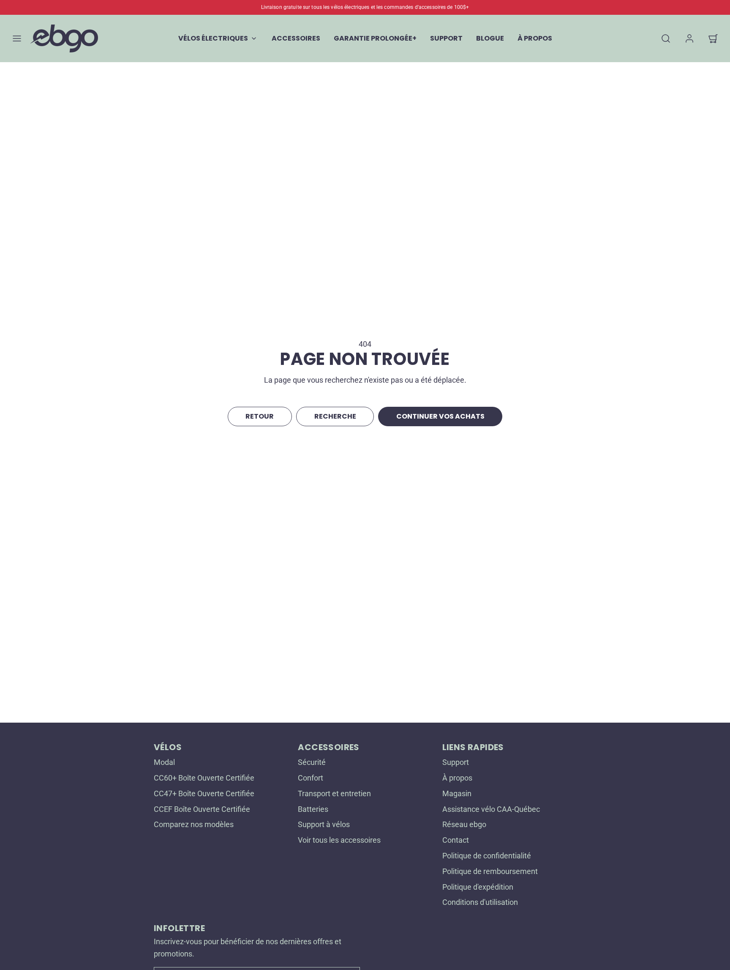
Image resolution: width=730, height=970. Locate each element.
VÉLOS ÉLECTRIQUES (213, 38)
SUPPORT (446, 38)
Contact (455, 840)
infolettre (179, 928)
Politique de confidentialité (486, 855)
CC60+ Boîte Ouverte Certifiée (204, 777)
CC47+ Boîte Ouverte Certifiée (204, 793)
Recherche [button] (335, 416)
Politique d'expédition (477, 886)
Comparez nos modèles (194, 824)
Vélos (168, 747)
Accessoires (328, 747)
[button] (17, 38)
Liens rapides (473, 747)
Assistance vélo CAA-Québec (491, 809)
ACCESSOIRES (296, 38)
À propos (457, 777)
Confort (310, 777)
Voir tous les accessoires (339, 840)
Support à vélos (324, 824)
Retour (259, 416)
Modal (164, 762)
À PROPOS (535, 38)
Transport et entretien (334, 793)
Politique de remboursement (490, 871)
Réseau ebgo (464, 824)
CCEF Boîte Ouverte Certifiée (202, 809)
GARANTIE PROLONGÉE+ (375, 38)
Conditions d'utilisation (480, 902)
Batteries (313, 809)
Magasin (456, 793)
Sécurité (312, 762)
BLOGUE (490, 38)
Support (455, 762)
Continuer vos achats (440, 416)
